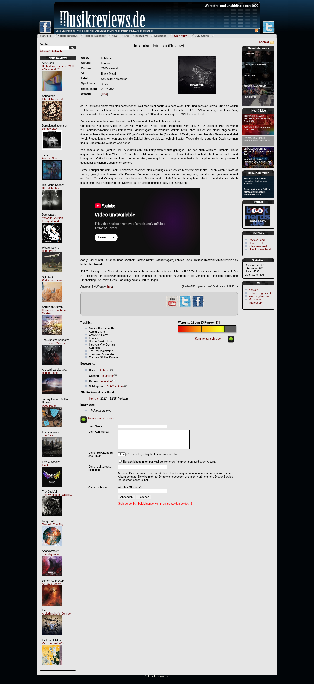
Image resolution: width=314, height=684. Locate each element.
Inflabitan (103, 370)
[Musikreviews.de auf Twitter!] (185, 306)
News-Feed (256, 243)
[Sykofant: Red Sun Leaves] (52, 304)
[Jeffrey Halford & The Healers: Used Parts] (52, 429)
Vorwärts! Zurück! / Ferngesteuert (53, 219)
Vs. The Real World (54, 643)
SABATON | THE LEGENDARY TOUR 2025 (257, 160)
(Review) (159, 45)
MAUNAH (249, 53)
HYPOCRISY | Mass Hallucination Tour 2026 (257, 139)
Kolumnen (160, 35)
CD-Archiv (180, 35)
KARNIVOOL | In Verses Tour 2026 (257, 128)
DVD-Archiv (202, 35)
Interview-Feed (258, 246)
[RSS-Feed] (256, 31)
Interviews (141, 35)
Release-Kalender (95, 35)
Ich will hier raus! (52, 99)
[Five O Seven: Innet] (52, 489)
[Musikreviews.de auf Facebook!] (198, 306)
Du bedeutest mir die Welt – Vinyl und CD (58, 68)
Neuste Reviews (68, 35)
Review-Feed (257, 239)
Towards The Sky (52, 524)
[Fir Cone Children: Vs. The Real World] (52, 667)
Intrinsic (94, 398)
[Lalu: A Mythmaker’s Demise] (52, 637)
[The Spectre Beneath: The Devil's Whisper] (52, 367)
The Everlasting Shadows (57, 494)
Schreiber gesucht (260, 293)
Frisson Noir (49, 158)
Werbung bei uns (259, 296)
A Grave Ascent (51, 583)
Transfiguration (51, 554)
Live (126, 35)
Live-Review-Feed (260, 249)
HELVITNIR (250, 75)
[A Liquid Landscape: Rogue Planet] (52, 396)
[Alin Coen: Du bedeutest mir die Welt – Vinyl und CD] (52, 93)
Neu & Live (258, 110)
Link (104, 94)
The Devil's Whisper (54, 343)
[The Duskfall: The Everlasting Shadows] (52, 518)
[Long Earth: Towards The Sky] (52, 548)
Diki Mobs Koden (52, 188)
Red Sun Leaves (52, 280)
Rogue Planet (50, 372)
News (115, 35)
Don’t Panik (49, 250)
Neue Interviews (258, 48)
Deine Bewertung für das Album (100, 454)
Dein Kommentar (98, 431)
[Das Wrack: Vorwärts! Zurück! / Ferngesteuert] (52, 245)
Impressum (256, 302)
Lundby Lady (50, 128)
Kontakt (264, 42)
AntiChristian (115, 386)
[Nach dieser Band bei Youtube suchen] (172, 307)
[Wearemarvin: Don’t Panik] (52, 274)
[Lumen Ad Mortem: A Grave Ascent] (52, 607)
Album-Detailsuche (51, 51)
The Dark (47, 435)
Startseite (46, 35)
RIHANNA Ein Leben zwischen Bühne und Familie (255, 181)
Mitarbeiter (255, 299)
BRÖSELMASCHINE (255, 86)
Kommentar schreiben (208, 338)
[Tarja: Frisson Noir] (52, 182)
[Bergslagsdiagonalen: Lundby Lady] (52, 152)
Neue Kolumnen (258, 173)
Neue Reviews (58, 58)
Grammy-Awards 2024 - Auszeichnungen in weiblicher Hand (257, 192)
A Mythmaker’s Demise (56, 613)
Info (109, 286)
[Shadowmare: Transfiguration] (52, 578)
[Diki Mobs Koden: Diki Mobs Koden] (52, 212)
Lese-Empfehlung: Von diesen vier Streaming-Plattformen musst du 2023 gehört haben (104, 30)
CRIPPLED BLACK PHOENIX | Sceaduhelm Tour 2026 (257, 118)
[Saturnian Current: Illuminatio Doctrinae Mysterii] (52, 337)
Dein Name (95, 426)
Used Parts (49, 405)
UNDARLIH (250, 97)
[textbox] (54, 48)
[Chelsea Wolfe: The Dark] (52, 459)
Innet (45, 465)
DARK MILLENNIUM (255, 64)
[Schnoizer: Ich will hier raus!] (52, 123)
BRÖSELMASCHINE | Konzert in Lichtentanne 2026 (257, 151)
